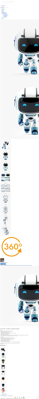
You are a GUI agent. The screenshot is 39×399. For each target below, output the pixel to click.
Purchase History (4, 12)
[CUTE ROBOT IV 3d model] (3, 363)
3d (2, 265)
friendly (16, 265)
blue (10, 265)
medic (19, 265)
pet (22, 265)
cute (13, 265)
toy (30, 265)
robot (26, 265)
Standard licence (5, 14)
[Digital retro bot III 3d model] (3, 392)
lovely (18, 265)
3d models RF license (6, 15)
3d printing (6, 265)
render (25, 265)
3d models (3, 9)
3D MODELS (5, 264)
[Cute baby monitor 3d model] (3, 386)
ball (9, 265)
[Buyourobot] (8, 4)
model (21, 265)
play (23, 265)
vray (31, 265)
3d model (4, 265)
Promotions (3, 11)
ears (14, 265)
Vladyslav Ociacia (3, 263)
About (2, 10)
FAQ (2, 17)
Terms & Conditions (4, 13)
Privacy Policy (5, 16)
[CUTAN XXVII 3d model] (3, 369)
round (29, 265)
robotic (28, 265)
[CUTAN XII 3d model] (3, 357)
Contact (3, 18)
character (12, 265)
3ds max (8, 265)
